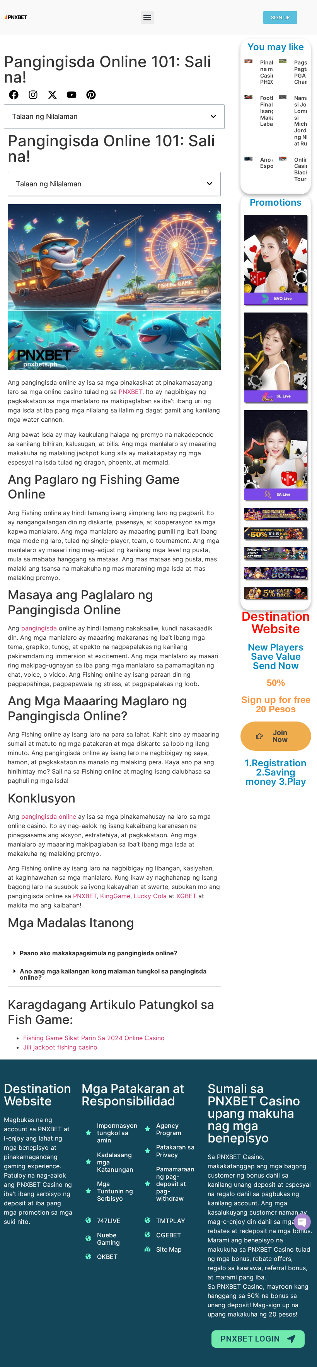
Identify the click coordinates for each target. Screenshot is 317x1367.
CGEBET (168, 1235)
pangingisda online (48, 816)
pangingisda (40, 628)
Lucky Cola (150, 896)
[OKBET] (88, 1256)
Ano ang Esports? (272, 162)
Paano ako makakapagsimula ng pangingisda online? (98, 953)
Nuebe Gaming (108, 1238)
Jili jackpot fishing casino (60, 1047)
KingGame (115, 896)
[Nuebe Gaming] (88, 1238)
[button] (147, 17)
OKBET (107, 1257)
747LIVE (109, 1221)
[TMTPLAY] (147, 1220)
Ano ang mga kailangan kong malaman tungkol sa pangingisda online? (113, 974)
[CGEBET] (147, 1234)
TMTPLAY (170, 1221)
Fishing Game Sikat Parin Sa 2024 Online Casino (94, 1038)
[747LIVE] (88, 1220)
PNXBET (130, 391)
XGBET (187, 896)
